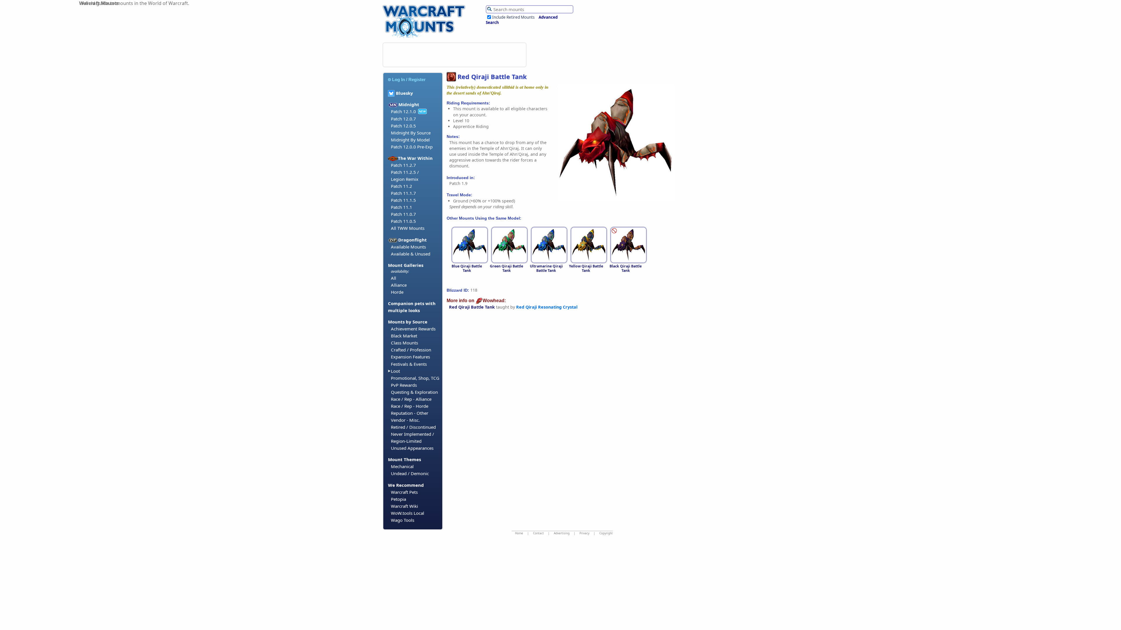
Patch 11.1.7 (403, 193)
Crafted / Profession (411, 350)
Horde (397, 292)
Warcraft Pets (404, 492)
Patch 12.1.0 (403, 111)
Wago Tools (402, 520)
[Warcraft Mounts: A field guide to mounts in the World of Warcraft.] (425, 37)
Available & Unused (410, 254)
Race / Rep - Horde (409, 406)
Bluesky (404, 93)
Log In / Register (409, 79)
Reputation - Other (409, 413)
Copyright (606, 533)
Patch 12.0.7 (403, 119)
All (393, 278)
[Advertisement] (454, 55)
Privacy (584, 533)
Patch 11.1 (401, 207)
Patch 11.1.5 (403, 200)
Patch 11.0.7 (403, 214)
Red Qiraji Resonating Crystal (546, 307)
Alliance (399, 285)
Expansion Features (410, 357)
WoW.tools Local (407, 513)
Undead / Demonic (410, 473)
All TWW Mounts (407, 228)
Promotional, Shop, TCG (415, 378)
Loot (395, 371)
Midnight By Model (410, 140)
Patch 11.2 (401, 186)
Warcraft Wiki (404, 506)
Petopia (398, 499)
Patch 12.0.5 (403, 126)
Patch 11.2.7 (403, 165)
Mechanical (402, 466)
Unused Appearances (412, 448)
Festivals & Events (409, 364)
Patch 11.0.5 (403, 221)
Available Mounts (408, 247)
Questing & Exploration (414, 392)
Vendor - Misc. (405, 420)
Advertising (562, 533)
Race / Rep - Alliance (411, 399)
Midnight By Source (411, 133)
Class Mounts (404, 343)
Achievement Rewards (413, 329)
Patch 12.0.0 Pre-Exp (412, 147)
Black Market (404, 336)
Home (519, 533)
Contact (538, 533)
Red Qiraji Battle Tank (472, 307)
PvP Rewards (404, 385)
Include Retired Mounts (513, 17)
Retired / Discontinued (413, 427)
